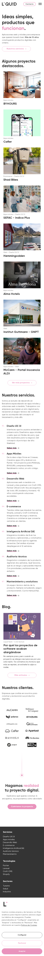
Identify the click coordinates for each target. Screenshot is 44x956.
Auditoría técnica (11, 851)
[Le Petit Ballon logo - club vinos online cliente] (32, 744)
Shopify (6, 874)
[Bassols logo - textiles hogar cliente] (12, 737)
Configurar (22, 935)
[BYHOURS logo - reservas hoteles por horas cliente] (32, 717)
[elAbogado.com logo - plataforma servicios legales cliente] (12, 723)
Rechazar (22, 943)
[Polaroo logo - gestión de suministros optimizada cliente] (12, 717)
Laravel (6, 869)
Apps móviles (9, 840)
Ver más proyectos (21, 383)
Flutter (6, 866)
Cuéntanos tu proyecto (22, 807)
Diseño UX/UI (9, 837)
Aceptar (22, 951)
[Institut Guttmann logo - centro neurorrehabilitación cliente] (32, 723)
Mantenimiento (10, 854)
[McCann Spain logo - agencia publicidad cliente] (12, 710)
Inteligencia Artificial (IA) (13, 848)
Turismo (6, 886)
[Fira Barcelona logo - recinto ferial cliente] (32, 737)
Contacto (29, 4)
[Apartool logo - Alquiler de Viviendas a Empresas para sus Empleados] (32, 730)
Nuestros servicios (15, 49)
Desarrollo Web (10, 843)
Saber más (11, 448)
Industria (7, 892)
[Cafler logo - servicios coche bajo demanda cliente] (12, 730)
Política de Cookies (29, 925)
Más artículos (20, 675)
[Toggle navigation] (40, 4)
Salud (5, 889)
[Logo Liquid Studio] (9, 4)
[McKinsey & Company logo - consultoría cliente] (32, 710)
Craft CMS (7, 871)
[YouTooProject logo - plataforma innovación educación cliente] (12, 744)
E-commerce (9, 845)
